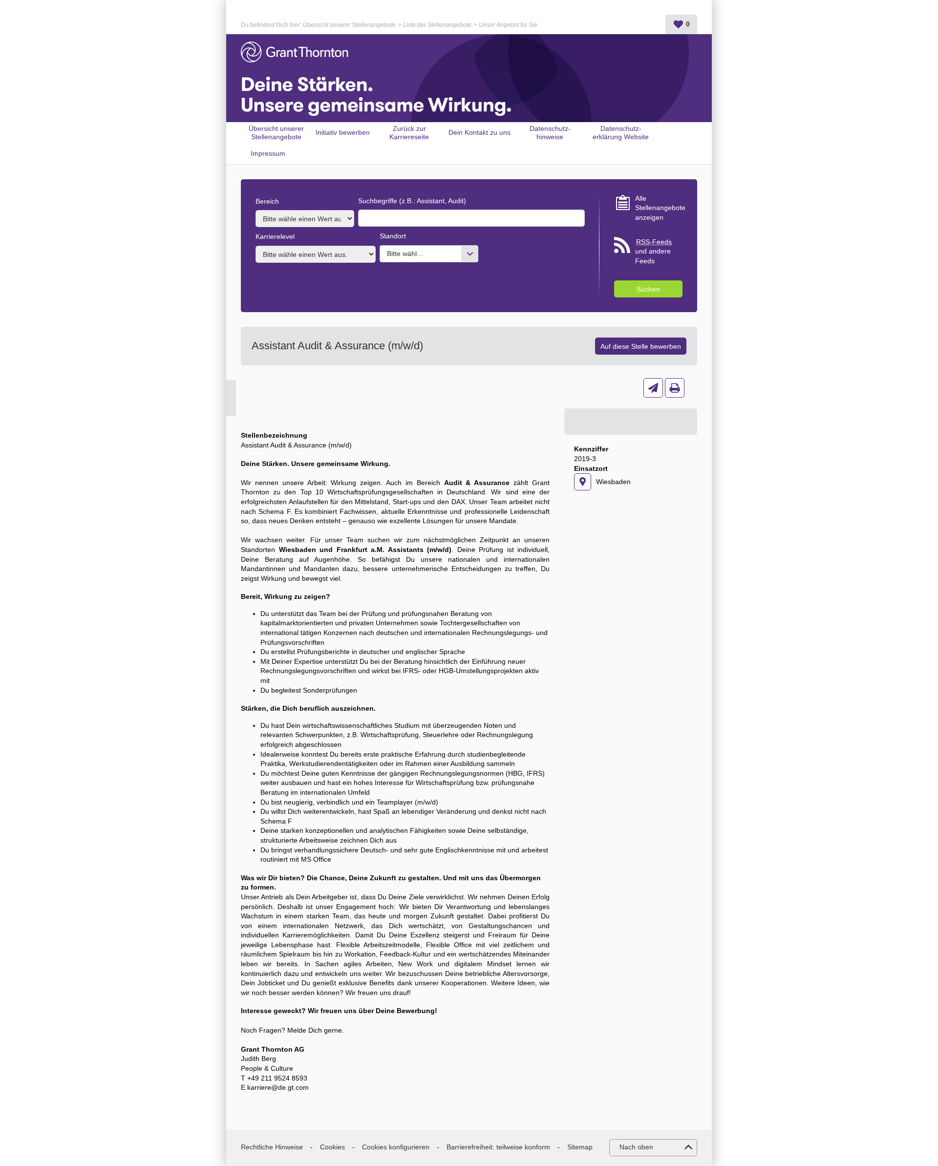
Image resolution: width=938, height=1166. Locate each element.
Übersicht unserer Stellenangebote (349, 24)
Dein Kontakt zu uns (479, 132)
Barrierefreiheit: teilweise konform (498, 1147)
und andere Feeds (653, 251)
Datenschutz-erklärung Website (621, 133)
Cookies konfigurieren (395, 1147)
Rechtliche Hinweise (272, 1147)
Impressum (268, 153)
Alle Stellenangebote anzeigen (658, 207)
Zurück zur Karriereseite (409, 133)
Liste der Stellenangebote (437, 24)
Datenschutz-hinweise (550, 133)
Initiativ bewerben (343, 132)
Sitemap (580, 1147)
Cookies (332, 1147)
